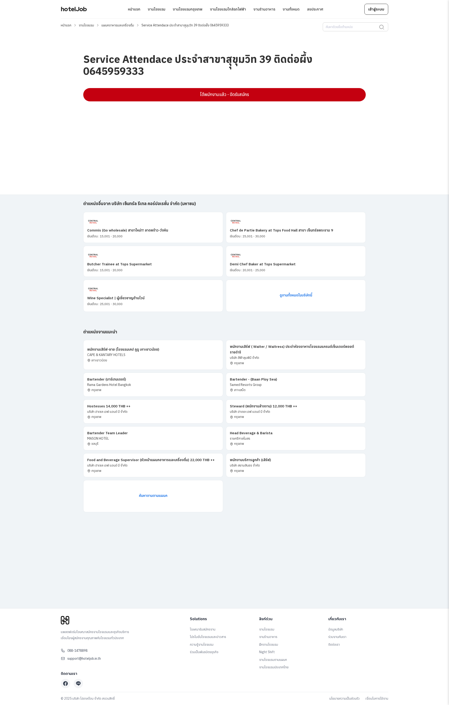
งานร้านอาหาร (264, 9)
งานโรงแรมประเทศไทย (274, 667)
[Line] (78, 683)
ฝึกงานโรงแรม (268, 644)
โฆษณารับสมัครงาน (202, 629)
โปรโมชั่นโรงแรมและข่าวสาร (208, 637)
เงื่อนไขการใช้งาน (377, 698)
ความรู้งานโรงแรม (202, 644)
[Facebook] (65, 683)
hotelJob (74, 9)
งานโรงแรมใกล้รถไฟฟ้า (228, 9)
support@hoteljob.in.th (84, 658)
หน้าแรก (134, 9)
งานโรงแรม (156, 9)
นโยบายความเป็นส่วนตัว (344, 698)
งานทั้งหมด (291, 9)
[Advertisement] (223, 138)
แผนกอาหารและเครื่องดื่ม (117, 25)
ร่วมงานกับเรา (337, 637)
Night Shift (267, 652)
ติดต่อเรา (334, 644)
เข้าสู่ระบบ (376, 9)
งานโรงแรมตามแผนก (273, 660)
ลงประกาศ (315, 9)
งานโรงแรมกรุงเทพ (188, 9)
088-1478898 (77, 650)
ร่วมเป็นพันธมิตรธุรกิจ (204, 652)
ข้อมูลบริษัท (335, 629)
